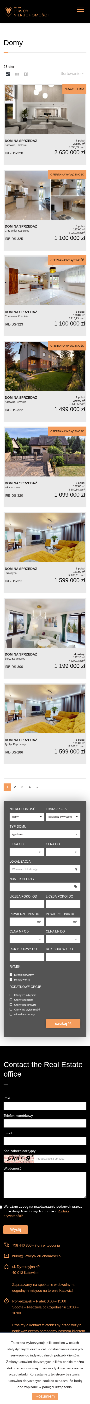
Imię (7, 1098)
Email (8, 1133)
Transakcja (56, 809)
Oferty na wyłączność (27, 1009)
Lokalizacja (20, 861)
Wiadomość (12, 1168)
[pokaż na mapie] (25, 74)
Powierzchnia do (60, 914)
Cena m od (19, 931)
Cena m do (55, 931)
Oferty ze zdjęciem (25, 995)
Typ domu (18, 826)
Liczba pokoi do (59, 896)
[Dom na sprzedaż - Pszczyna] (45, 552)
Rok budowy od (23, 949)
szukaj (61, 1023)
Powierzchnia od (24, 914)
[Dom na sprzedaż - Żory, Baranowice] (45, 638)
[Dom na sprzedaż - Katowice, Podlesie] (45, 124)
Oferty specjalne (23, 1000)
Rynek (15, 966)
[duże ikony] (8, 74)
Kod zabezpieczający (20, 1151)
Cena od (17, 844)
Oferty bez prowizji (25, 1004)
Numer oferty (22, 879)
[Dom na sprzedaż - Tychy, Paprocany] (45, 723)
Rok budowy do (59, 949)
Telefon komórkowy (18, 1115)
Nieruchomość (22, 809)
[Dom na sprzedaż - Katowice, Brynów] (45, 381)
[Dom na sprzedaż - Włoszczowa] (45, 467)
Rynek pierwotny (24, 974)
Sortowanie (71, 73)
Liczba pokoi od (23, 896)
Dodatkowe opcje (25, 987)
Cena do (53, 844)
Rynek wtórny (22, 979)
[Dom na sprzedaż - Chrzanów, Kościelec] (45, 210)
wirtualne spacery (24, 1014)
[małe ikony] (16, 74)
